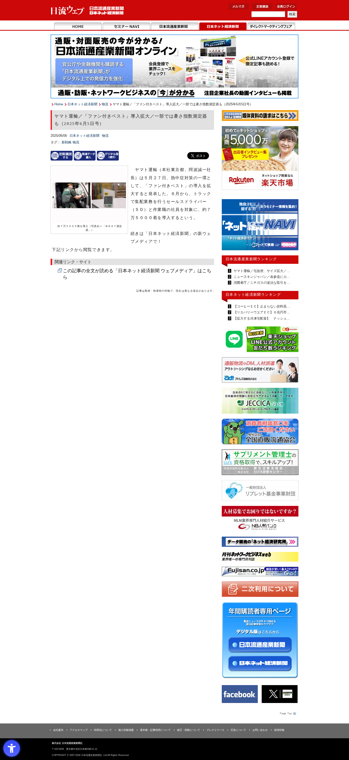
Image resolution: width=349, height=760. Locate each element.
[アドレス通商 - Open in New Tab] (260, 371)
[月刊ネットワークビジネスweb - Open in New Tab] (260, 558)
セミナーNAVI (126, 26)
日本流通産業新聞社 (87, 10)
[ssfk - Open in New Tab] (260, 463)
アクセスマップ (79, 730)
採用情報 (279, 730)
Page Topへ (287, 713)
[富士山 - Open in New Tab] (260, 572)
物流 (105, 104)
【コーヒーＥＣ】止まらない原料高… (261, 306)
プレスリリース (215, 730)
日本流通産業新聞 (175, 26)
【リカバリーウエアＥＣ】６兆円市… (261, 312)
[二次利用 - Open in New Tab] (260, 590)
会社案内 (58, 730)
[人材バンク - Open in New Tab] (260, 519)
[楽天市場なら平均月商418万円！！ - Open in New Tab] (260, 159)
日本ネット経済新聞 (223, 26)
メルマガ (238, 6)
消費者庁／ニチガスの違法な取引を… (261, 283)
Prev (229, 227)
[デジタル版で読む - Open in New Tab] (108, 155)
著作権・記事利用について (155, 730)
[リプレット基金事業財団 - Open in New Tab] (260, 491)
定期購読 (262, 6)
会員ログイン (286, 6)
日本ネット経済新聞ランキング (253, 294)
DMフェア (271, 26)
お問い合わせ (260, 730)
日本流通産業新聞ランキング (251, 259)
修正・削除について (188, 730)
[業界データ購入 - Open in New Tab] (85, 155)
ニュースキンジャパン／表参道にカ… (261, 277)
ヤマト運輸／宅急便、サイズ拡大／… (261, 271)
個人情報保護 (126, 730)
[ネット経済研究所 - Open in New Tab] (260, 226)
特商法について (103, 730)
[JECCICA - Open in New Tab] (260, 402)
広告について (238, 730)
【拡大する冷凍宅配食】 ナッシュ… (261, 318)
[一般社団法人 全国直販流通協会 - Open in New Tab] (260, 433)
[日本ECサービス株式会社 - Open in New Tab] (260, 340)
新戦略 (67, 142)
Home (78, 26)
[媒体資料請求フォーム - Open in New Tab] (260, 116)
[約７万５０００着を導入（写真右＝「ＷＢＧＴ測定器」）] (89, 196)
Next (291, 227)
